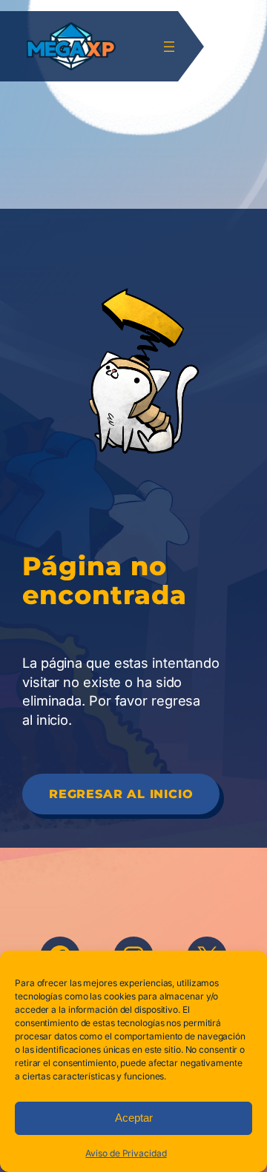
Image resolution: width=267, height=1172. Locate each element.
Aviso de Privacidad (125, 1153)
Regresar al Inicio (121, 793)
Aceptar (134, 1117)
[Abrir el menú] (169, 47)
